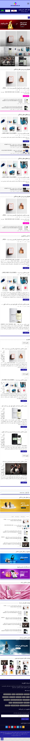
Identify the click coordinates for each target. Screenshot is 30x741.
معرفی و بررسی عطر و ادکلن (22, 69)
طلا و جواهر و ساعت (26, 700)
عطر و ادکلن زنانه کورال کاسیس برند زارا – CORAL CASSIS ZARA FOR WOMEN (15, 44)
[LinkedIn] (12, 727)
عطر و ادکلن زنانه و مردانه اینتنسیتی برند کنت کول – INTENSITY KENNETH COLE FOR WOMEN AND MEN (7, 61)
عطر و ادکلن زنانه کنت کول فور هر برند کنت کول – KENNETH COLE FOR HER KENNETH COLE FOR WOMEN (7, 51)
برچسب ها (17, 516)
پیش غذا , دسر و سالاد (15, 705)
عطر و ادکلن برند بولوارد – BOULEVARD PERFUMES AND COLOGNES (12, 151)
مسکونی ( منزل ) (26, 702)
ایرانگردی (13, 694)
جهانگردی (24, 697)
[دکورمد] (15, 4)
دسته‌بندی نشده (5, 697)
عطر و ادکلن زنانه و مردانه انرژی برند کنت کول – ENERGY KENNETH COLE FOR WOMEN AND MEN (23, 61)
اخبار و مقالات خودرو (19, 694)
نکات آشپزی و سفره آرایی (25, 705)
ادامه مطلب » (26, 96)
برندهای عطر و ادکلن (24, 114)
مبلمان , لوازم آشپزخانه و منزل (16, 700)
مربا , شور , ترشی (7, 700)
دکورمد (27, 90)
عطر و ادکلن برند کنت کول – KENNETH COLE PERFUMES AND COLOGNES (13, 145)
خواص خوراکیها (18, 697)
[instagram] (6, 727)
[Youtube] (9, 727)
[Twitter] (18, 727)
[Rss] (23, 727)
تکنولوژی (28, 697)
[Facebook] (20, 727)
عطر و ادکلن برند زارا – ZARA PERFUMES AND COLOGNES (22, 53)
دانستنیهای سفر (12, 697)
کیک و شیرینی (7, 705)
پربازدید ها (23, 516)
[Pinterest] (15, 727)
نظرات (12, 516)
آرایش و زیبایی (27, 694)
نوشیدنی (10, 702)
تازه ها (28, 516)
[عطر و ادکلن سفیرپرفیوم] (15, 10)
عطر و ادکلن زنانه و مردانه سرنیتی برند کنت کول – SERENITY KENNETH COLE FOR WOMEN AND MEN (11, 630)
